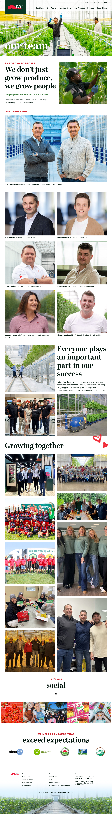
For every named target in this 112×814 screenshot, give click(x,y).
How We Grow (65, 8)
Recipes (90, 8)
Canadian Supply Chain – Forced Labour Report (85, 778)
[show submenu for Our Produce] (86, 8)
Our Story (40, 8)
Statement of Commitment (60, 786)
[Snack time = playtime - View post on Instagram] (100, 712)
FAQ (86, 2)
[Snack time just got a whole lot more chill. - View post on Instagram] (34, 712)
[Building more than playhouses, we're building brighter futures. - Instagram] (56, 712)
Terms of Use (80, 774)
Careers (104, 2)
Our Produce (79, 8)
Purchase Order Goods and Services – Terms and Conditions (86, 783)
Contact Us (94, 2)
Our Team (51, 8)
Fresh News (102, 8)
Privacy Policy (54, 783)
